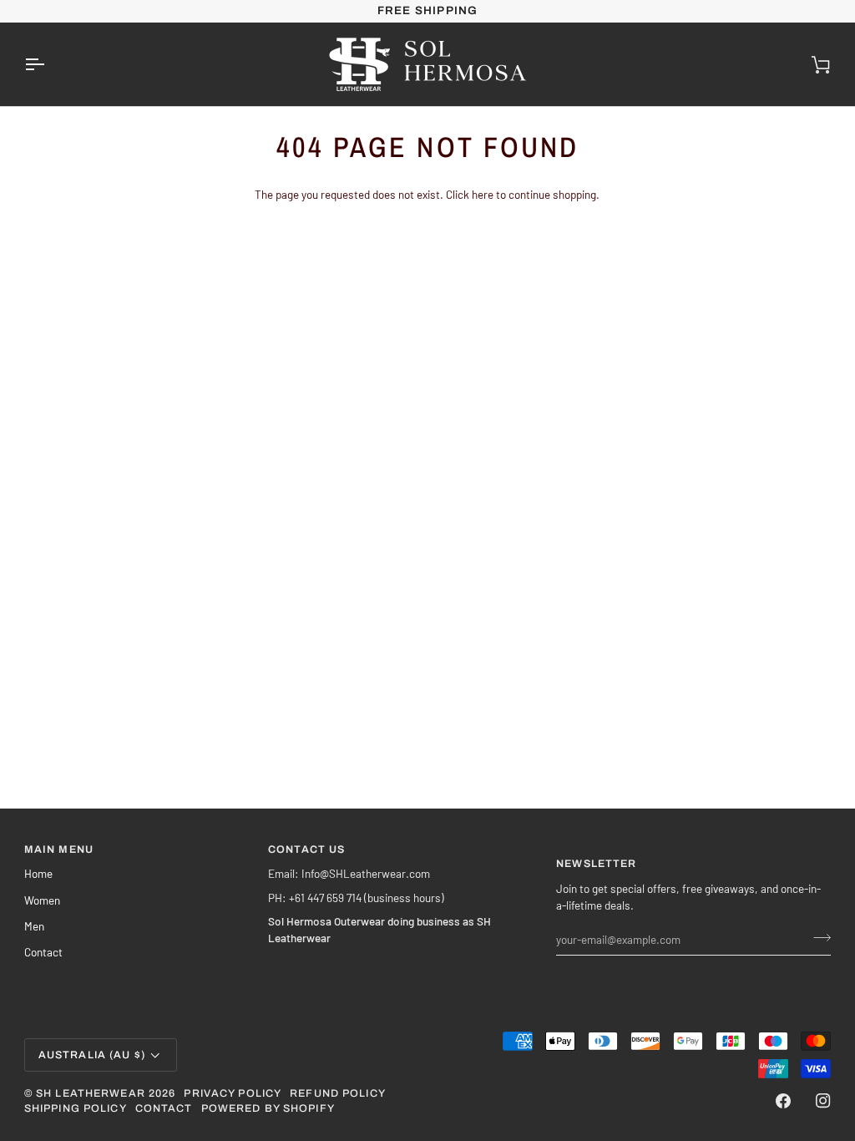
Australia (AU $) (91, 1055)
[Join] (817, 937)
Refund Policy (338, 1093)
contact (164, 1108)
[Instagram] (823, 1100)
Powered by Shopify (268, 1108)
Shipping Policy (75, 1108)
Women (42, 900)
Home (38, 873)
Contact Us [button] (306, 849)
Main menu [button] (59, 849)
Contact (43, 952)
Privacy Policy (232, 1093)
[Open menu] (49, 64)
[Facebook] (783, 1100)
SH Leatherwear (90, 1093)
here (482, 194)
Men (34, 926)
